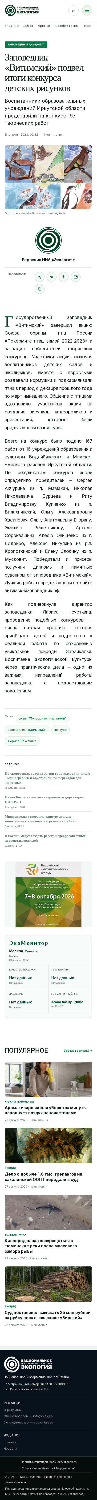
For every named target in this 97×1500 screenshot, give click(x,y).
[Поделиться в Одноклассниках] (64, 277)
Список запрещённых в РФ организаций (49, 1468)
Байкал (28, 26)
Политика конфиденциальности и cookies (49, 1462)
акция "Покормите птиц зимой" (42, 718)
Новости (10, 1448)
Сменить (31, 951)
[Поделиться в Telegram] (39, 277)
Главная (10, 1442)
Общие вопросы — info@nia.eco (28, 1416)
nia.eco (21, 1482)
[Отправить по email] (76, 277)
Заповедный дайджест (26, 44)
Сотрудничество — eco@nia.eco (28, 1422)
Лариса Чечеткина (22, 741)
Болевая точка (67, 26)
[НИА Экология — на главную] (22, 10)
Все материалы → (78, 1050)
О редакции (13, 1410)
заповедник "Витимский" (27, 730)
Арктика (44, 26)
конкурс (60, 730)
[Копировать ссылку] (39, 289)
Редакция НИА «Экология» (48, 259)
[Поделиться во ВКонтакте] (52, 277)
